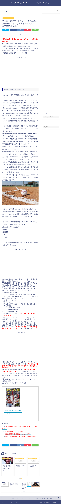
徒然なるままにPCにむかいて (30, 3)
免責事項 (17, 502)
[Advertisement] (20, 72)
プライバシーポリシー (8, 502)
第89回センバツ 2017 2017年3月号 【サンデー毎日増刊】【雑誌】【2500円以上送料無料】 (13, 412)
